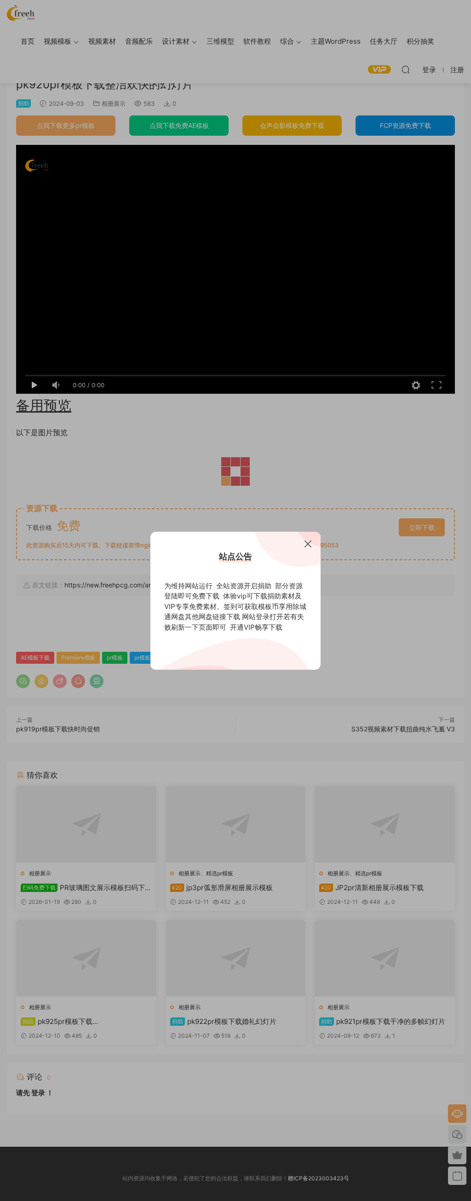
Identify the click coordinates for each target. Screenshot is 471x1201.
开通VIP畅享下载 (256, 627)
